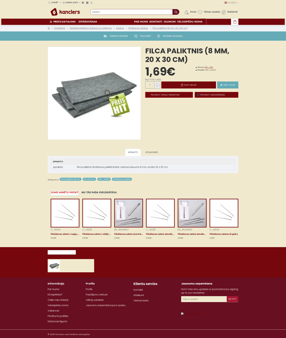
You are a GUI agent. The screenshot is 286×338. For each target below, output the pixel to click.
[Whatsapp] (92, 2)
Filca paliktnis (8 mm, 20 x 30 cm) (170, 28)
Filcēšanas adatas (138, 28)
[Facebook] (83, 2)
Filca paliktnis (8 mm (70, 179)
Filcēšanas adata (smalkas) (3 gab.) (192, 234)
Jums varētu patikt (64, 192)
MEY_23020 (103, 179)
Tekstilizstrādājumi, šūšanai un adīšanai (91, 28)
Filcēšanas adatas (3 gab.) (224, 234)
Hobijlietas (59, 28)
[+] (157, 83)
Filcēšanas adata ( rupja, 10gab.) (65, 234)
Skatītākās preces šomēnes (96, 251)
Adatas (120, 28)
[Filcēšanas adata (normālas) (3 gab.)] (128, 213)
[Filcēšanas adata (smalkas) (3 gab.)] (192, 213)
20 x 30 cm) (89, 179)
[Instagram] (88, 2)
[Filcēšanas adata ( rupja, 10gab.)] (65, 213)
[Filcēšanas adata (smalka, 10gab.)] (160, 213)
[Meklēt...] (175, 12)
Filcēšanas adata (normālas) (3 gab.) (128, 234)
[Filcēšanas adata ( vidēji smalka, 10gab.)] (97, 213)
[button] (188, 84)
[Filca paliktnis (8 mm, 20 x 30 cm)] (54, 265)
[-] (157, 86)
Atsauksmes (151, 152)
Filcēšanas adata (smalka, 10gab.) (160, 234)
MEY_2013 (209, 67)
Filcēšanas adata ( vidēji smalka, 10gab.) (96, 234)
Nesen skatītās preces (62, 251)
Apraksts (133, 152)
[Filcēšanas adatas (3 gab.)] (224, 213)
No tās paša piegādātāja (99, 192)
